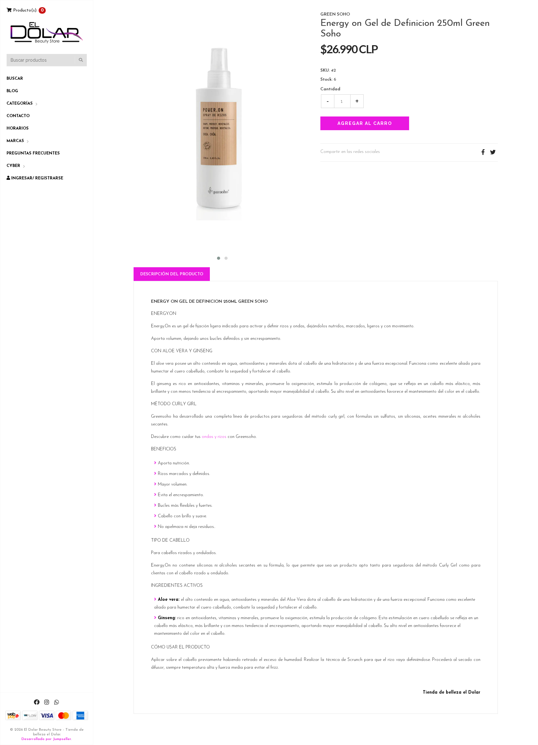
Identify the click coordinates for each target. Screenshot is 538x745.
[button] (218, 257)
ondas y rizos (214, 436)
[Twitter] (493, 152)
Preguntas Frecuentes (33, 153)
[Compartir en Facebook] (483, 152)
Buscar (15, 79)
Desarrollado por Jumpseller (46, 739)
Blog (12, 91)
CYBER (13, 166)
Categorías (20, 104)
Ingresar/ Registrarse (36, 178)
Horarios (18, 128)
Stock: (326, 80)
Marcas (15, 141)
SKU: (325, 71)
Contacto (18, 116)
